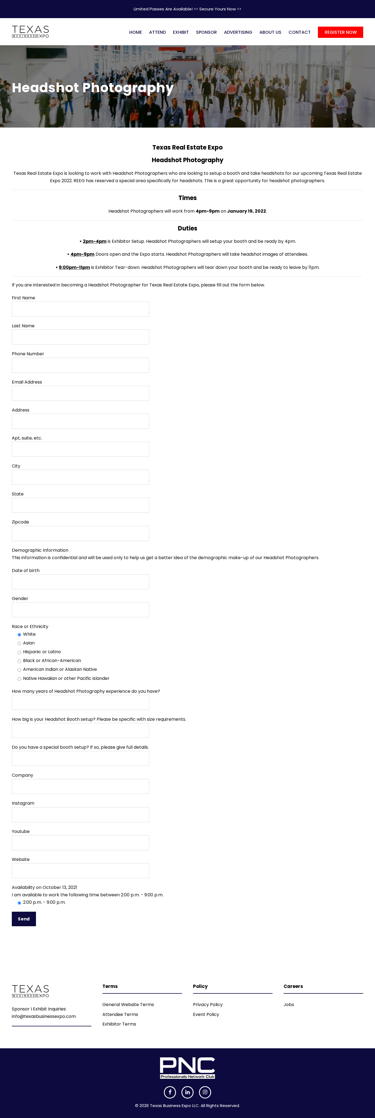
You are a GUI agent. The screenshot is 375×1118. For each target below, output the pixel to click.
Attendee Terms (120, 1014)
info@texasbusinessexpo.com (44, 1016)
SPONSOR (206, 32)
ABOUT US (270, 32)
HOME (135, 32)
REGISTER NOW (341, 32)
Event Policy (206, 1014)
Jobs (289, 1004)
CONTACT (300, 32)
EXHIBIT (181, 32)
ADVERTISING (238, 32)
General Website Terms (128, 1004)
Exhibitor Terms (119, 1024)
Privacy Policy (208, 1004)
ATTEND (157, 32)
